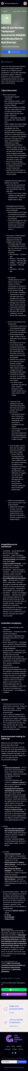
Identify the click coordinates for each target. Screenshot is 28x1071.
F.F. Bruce (8, 915)
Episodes (19, 1046)
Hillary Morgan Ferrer (7, 929)
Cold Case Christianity (12, 768)
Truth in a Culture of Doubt (12, 563)
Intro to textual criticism (13, 854)
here (16, 553)
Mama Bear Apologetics (11, 46)
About (8, 1046)
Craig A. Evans (9, 919)
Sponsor (21, 1049)
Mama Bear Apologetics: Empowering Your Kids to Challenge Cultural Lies (13, 937)
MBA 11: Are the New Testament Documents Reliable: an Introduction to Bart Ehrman (13, 965)
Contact (14, 1049)
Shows (13, 1046)
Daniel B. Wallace (18, 910)
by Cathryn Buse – (19, 791)
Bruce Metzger (10, 917)
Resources (8, 1049)
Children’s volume (18, 782)
